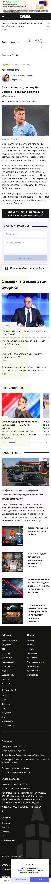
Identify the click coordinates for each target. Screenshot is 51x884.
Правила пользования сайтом (15, 768)
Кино (4, 708)
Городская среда (9, 640)
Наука (4, 670)
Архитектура (7, 721)
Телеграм (6, 831)
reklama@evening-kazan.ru (20, 788)
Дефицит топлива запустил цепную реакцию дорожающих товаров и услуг (22, 494)
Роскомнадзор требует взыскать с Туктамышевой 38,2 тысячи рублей (20, 425)
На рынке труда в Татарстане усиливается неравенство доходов (37, 560)
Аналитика (12, 452)
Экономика (7, 657)
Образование (8, 675)
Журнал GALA (9, 690)
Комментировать (25, 258)
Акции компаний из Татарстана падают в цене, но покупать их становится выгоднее (38, 586)
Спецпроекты (8, 725)
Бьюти (4, 699)
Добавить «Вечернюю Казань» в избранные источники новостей (25, 213)
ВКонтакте (6, 823)
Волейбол (31, 649)
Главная (5, 55)
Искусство (6, 712)
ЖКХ (3, 649)
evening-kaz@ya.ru (16, 750)
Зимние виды (33, 666)
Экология (6, 679)
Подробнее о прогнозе (10, 42)
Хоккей (30, 644)
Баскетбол (32, 653)
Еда (3, 717)
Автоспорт (32, 657)
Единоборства (33, 670)
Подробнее (20, 879)
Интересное (32, 675)
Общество (6, 644)
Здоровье (6, 704)
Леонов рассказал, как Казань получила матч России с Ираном (22, 24)
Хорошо (39, 879)
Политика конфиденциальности (16, 772)
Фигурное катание (35, 662)
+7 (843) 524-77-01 (18, 784)
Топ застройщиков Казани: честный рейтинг (38, 531)
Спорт (30, 635)
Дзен (4, 836)
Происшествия (8, 662)
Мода (4, 695)
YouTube (5, 827)
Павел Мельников (22, 75)
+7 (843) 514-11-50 (18, 746)
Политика (6, 653)
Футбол (15, 55)
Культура (6, 666)
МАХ (4, 844)
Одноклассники (9, 840)
